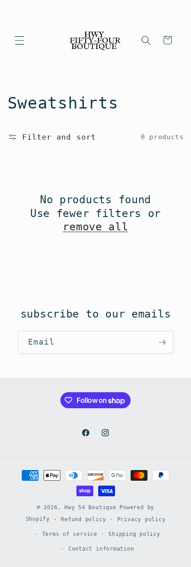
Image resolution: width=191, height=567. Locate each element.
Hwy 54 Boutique (90, 507)
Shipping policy (134, 534)
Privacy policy (141, 519)
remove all (95, 227)
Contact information (101, 549)
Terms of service (69, 534)
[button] (19, 40)
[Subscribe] (162, 342)
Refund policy (83, 519)
